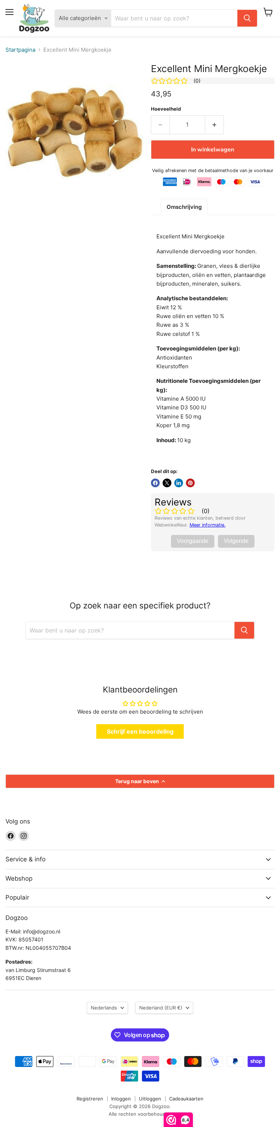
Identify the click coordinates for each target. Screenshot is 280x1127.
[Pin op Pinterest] (190, 483)
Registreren (90, 1099)
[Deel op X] (167, 483)
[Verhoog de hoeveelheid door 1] (214, 124)
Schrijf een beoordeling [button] (140, 731)
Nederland (160, 1008)
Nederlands (104, 1008)
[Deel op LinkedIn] (178, 483)
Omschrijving (184, 206)
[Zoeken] (247, 18)
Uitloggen (150, 1099)
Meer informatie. (208, 525)
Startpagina (20, 50)
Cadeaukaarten (186, 1099)
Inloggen (121, 1099)
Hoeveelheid (166, 109)
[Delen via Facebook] (155, 483)
